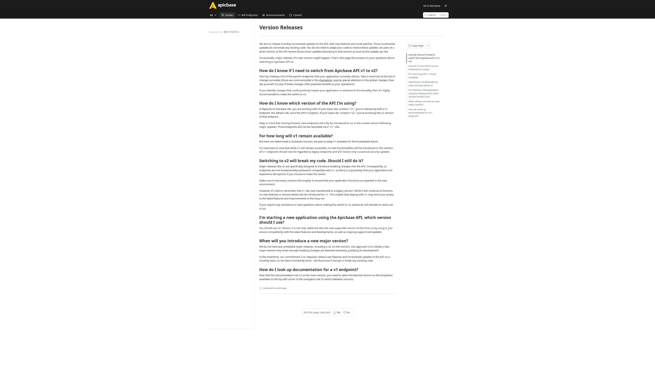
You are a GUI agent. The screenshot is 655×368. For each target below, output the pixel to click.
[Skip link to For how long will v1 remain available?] (257, 136)
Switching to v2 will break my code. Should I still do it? (423, 83)
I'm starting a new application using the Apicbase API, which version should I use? (424, 93)
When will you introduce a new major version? (424, 103)
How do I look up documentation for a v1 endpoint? (420, 113)
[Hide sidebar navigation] (253, 173)
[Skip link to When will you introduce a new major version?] (257, 241)
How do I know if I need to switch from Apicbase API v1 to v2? (424, 58)
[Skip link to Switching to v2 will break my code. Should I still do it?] (257, 161)
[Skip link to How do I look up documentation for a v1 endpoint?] (257, 269)
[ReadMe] (231, 32)
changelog (325, 80)
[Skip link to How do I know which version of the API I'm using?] (257, 103)
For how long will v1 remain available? (422, 75)
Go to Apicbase (431, 5)
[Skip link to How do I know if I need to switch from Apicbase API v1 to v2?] (257, 70)
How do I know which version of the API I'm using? (423, 67)
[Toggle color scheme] (446, 5)
